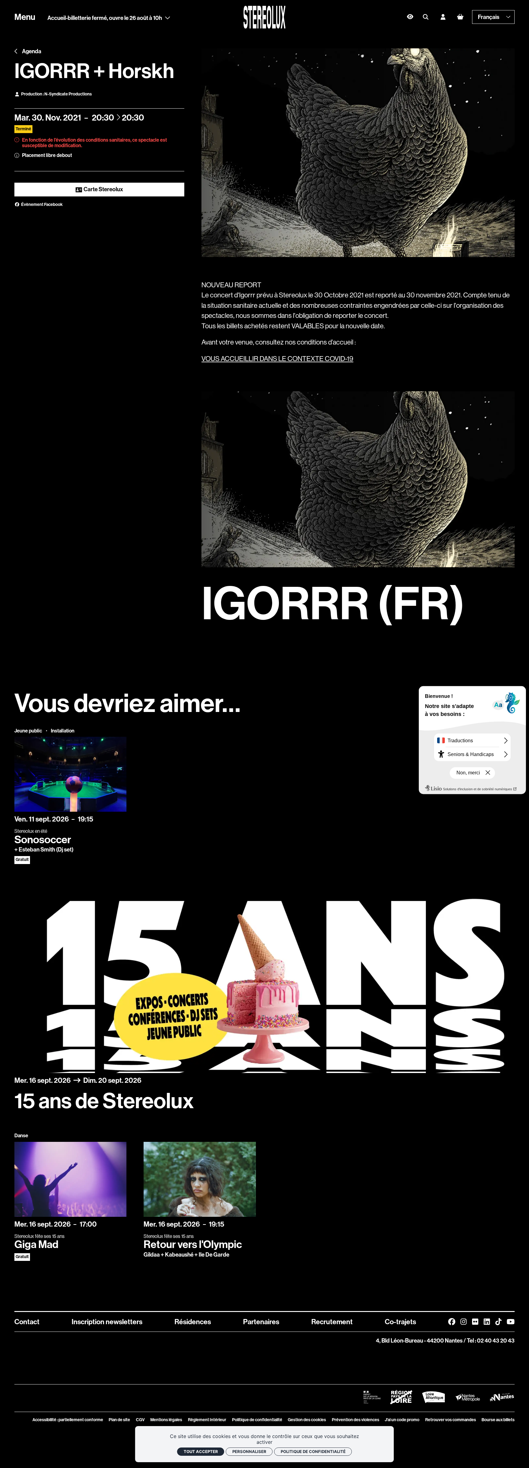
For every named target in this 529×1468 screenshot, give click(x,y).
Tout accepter (201, 1451)
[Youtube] (511, 1321)
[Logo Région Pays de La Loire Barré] (401, 1397)
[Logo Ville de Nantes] (502, 1397)
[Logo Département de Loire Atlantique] (433, 1397)
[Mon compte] (443, 17)
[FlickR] (475, 1321)
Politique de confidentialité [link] (313, 1451)
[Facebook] (451, 1321)
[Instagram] (463, 1321)
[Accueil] (264, 17)
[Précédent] (16, 51)
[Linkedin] (487, 1321)
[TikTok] (498, 1321)
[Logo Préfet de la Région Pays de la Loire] (372, 1397)
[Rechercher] (425, 17)
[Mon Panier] (460, 17)
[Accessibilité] (410, 17)
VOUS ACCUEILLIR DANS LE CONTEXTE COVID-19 (277, 358)
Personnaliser (249, 1451)
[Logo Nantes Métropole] (468, 1397)
